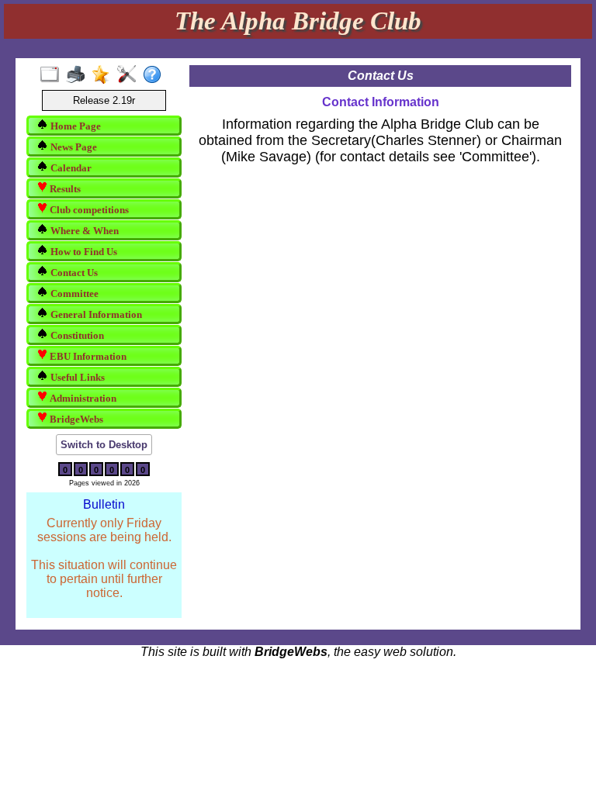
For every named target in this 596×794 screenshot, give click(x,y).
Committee (73, 293)
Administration (81, 398)
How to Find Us (82, 251)
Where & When (83, 230)
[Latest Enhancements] (104, 75)
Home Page (74, 126)
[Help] (155, 75)
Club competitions (88, 210)
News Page (72, 147)
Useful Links (76, 377)
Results (64, 189)
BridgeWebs (75, 419)
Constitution (76, 335)
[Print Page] (79, 75)
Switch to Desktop (104, 445)
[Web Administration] (130, 75)
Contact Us (73, 272)
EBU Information (86, 356)
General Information (95, 314)
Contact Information (380, 102)
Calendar (70, 168)
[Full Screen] (53, 75)
